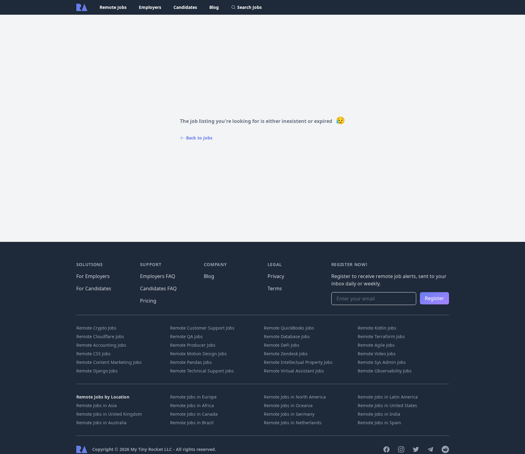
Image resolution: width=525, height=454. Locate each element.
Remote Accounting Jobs (101, 345)
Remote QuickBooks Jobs (289, 328)
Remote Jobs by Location (102, 397)
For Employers (93, 276)
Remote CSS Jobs (93, 354)
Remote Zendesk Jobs (286, 354)
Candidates (185, 7)
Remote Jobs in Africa (192, 405)
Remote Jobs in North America (295, 397)
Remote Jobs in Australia (101, 422)
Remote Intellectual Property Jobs (298, 362)
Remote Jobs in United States (387, 405)
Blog (214, 7)
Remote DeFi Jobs (281, 345)
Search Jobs (249, 7)
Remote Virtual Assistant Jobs (294, 371)
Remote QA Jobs (186, 336)
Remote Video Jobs (377, 354)
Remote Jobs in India (379, 414)
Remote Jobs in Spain (379, 422)
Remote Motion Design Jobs (198, 354)
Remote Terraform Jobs (381, 336)
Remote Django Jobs (97, 371)
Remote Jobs (113, 7)
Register (434, 298)
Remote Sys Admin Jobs (382, 362)
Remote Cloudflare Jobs (100, 336)
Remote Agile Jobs (376, 345)
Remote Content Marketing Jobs (109, 362)
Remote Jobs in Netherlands (292, 422)
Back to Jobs (199, 138)
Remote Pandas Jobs (191, 362)
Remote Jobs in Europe (193, 397)
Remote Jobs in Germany (289, 414)
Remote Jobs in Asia (96, 405)
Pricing (148, 300)
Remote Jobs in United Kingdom (109, 414)
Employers (150, 7)
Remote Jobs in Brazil (192, 422)
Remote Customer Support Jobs (202, 328)
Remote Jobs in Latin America (388, 397)
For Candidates (93, 288)
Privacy (276, 276)
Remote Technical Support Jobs (202, 371)
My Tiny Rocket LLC (152, 449)
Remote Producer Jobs (192, 345)
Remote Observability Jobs (385, 371)
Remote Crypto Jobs (96, 328)
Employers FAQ (157, 276)
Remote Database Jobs (287, 336)
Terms (275, 288)
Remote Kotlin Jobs (377, 328)
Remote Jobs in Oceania (288, 405)
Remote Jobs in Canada (194, 414)
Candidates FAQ (158, 288)
